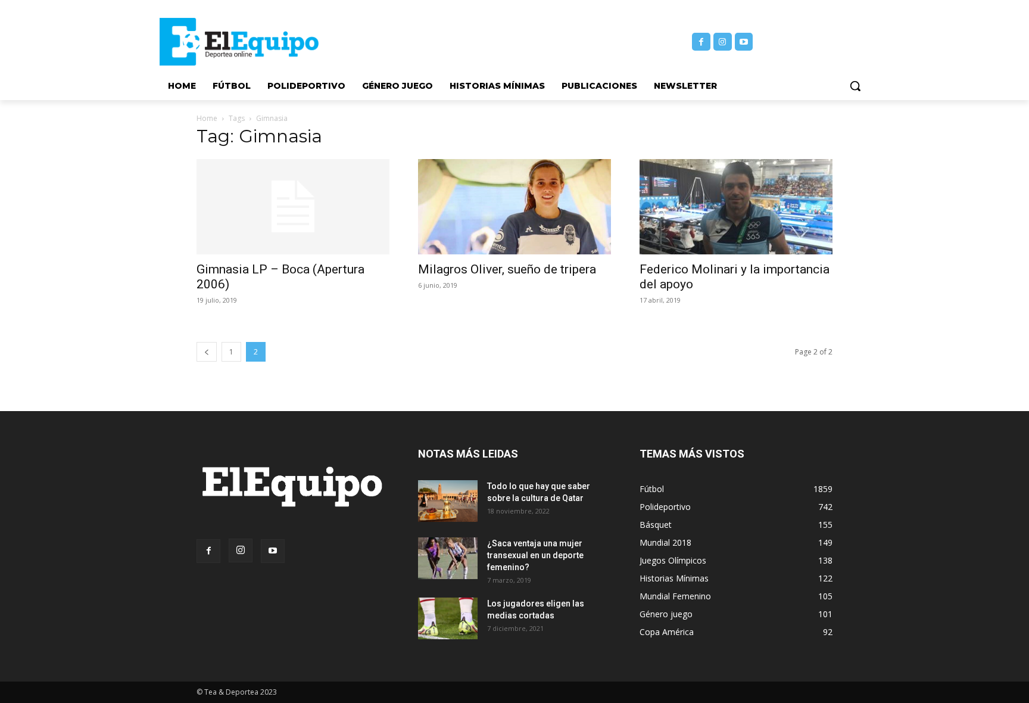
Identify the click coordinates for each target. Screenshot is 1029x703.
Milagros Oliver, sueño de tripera (507, 269)
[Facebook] (701, 42)
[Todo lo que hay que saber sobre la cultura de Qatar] (448, 501)
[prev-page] (207, 352)
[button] (855, 85)
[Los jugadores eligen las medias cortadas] (448, 618)
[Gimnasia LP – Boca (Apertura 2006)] (293, 206)
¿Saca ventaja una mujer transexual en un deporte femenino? (535, 555)
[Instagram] (722, 42)
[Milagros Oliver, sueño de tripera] (514, 206)
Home (207, 118)
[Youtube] (744, 42)
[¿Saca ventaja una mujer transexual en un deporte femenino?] (448, 558)
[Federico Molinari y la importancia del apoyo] (736, 206)
